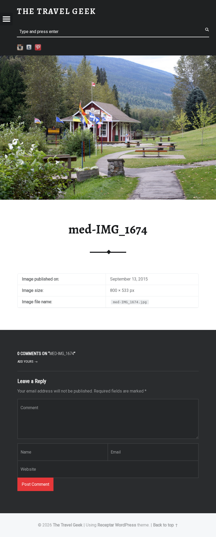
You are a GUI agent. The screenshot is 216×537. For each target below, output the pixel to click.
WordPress (125, 524)
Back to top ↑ (165, 524)
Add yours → (27, 361)
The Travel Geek (67, 524)
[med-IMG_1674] (108, 58)
